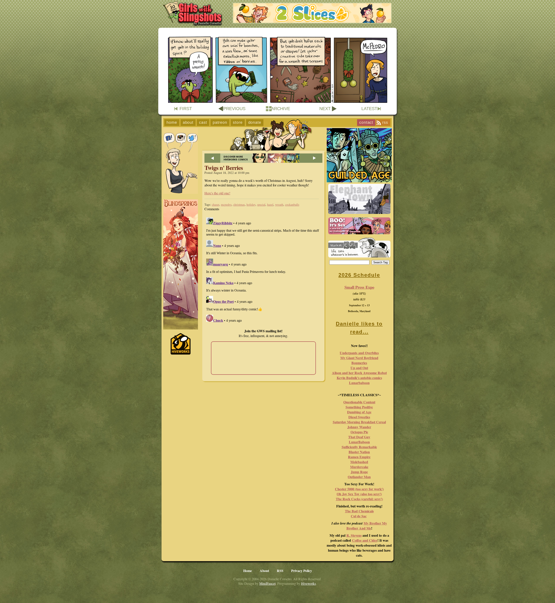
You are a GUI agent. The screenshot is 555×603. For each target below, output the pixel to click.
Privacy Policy (301, 570)
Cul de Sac (359, 515)
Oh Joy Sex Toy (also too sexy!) (359, 493)
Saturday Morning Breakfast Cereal (359, 421)
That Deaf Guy (359, 436)
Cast (203, 122)
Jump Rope (359, 471)
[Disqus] (263, 270)
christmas (239, 204)
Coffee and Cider (364, 540)
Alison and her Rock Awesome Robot (359, 372)
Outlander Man (359, 476)
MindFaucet (267, 583)
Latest (369, 108)
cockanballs (292, 204)
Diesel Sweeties (359, 416)
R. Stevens (354, 535)
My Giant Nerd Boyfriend (359, 357)
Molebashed (359, 461)
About (188, 122)
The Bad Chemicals (359, 510)
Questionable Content (359, 401)
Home (171, 122)
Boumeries (359, 362)
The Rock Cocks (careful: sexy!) (359, 498)
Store (238, 122)
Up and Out (359, 367)
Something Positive (359, 406)
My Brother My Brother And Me (366, 526)
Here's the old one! (217, 193)
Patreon (220, 122)
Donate (254, 122)
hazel (270, 204)
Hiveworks (308, 583)
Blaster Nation (359, 451)
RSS (385, 122)
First (186, 108)
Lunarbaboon (359, 382)
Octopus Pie (359, 431)
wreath (279, 204)
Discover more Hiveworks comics (236, 158)
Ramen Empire (359, 456)
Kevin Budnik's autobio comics (359, 377)
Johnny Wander (359, 426)
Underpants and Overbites (359, 352)
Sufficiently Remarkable (359, 446)
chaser (215, 204)
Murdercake (359, 466)
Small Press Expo (359, 287)
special (261, 204)
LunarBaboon (359, 441)
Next (325, 108)
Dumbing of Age (359, 411)
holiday (250, 204)
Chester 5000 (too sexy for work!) (359, 488)
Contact (366, 122)
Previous (234, 108)
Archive (280, 108)
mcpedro (226, 204)
